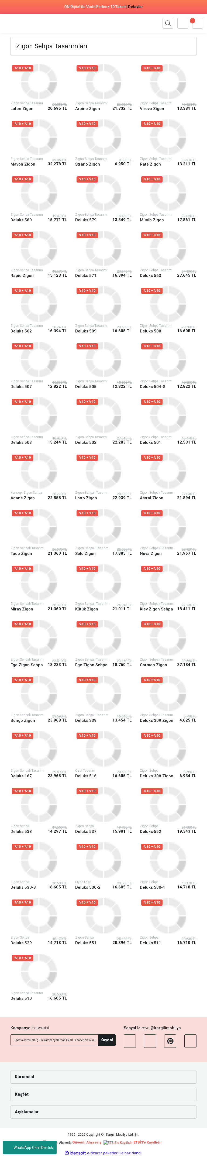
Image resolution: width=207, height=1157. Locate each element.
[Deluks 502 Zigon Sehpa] (103, 415)
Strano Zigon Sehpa (87, 164)
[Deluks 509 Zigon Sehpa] (103, 304)
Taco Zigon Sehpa (21, 553)
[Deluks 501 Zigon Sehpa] (168, 415)
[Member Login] (182, 23)
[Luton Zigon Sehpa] (39, 81)
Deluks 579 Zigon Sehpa (87, 220)
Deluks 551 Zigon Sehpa (87, 943)
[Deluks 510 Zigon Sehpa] (39, 971)
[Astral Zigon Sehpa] (168, 471)
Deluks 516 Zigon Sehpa (87, 776)
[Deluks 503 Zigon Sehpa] (39, 415)
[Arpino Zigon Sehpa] (103, 81)
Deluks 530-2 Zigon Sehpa (88, 887)
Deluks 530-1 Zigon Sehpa (152, 887)
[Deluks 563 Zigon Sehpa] (168, 248)
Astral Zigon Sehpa (151, 498)
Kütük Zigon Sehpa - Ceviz (88, 609)
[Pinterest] (170, 1041)
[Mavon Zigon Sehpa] (39, 137)
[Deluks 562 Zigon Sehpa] (39, 304)
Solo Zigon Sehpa (85, 553)
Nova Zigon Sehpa (151, 553)
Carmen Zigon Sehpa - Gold (153, 665)
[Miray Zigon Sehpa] (39, 582)
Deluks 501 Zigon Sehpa (152, 442)
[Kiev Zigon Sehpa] (168, 582)
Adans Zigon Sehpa (23, 498)
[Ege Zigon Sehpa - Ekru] (39, 637)
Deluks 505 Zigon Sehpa (87, 386)
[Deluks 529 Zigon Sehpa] (39, 915)
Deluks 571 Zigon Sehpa (87, 275)
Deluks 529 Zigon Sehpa (23, 943)
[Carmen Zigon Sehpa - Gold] (168, 637)
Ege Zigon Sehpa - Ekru (27, 665)
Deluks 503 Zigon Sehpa (23, 442)
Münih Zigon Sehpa (152, 220)
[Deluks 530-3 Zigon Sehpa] (39, 860)
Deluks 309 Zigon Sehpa (156, 720)
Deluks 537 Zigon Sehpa (87, 831)
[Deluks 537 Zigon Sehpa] (103, 804)
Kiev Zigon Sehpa (156, 609)
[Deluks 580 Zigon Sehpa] (39, 192)
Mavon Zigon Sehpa (23, 164)
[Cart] (197, 23)
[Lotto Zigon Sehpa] (103, 471)
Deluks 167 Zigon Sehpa (23, 776)
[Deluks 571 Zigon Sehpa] (103, 248)
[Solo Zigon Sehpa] (103, 526)
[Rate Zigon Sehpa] (168, 137)
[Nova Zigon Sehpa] (168, 526)
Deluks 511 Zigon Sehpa (152, 943)
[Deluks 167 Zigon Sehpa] (39, 749)
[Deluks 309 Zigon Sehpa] (168, 693)
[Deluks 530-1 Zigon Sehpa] (168, 860)
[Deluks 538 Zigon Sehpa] (39, 804)
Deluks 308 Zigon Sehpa (156, 776)
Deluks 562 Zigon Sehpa (23, 331)
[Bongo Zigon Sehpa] (39, 693)
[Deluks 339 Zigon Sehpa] (103, 693)
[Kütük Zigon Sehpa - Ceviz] (103, 582)
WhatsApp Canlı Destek (33, 1147)
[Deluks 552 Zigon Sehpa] (168, 804)
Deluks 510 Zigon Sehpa (23, 998)
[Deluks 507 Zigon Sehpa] (39, 359)
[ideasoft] (75, 1153)
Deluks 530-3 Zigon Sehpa (23, 887)
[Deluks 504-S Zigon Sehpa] (168, 359)
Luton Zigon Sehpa (22, 108)
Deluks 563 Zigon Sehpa (152, 275)
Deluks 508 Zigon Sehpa (152, 331)
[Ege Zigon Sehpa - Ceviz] (103, 637)
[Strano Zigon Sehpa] (103, 137)
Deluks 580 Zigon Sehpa (23, 220)
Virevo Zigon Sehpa (152, 108)
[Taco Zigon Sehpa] (39, 526)
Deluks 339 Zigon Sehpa (87, 720)
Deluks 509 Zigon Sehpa (87, 331)
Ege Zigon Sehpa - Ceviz (91, 665)
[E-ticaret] (103, 1153)
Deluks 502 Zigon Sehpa (87, 442)
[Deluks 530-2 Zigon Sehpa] (103, 860)
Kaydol (107, 1040)
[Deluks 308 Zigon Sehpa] (168, 749)
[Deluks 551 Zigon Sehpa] (103, 915)
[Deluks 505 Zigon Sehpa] (103, 359)
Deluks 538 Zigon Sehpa (23, 831)
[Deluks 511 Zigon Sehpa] (168, 915)
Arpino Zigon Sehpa (87, 108)
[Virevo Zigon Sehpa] (168, 81)
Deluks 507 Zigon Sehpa (23, 386)
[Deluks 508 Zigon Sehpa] (168, 304)
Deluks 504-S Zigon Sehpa (152, 386)
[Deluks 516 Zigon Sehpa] (103, 749)
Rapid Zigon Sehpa (22, 275)
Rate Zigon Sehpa (150, 164)
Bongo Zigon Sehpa (23, 720)
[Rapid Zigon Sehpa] (39, 248)
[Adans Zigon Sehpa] (39, 471)
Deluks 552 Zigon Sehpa (152, 831)
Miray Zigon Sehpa (22, 609)
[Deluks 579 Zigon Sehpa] (103, 192)
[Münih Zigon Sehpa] (168, 192)
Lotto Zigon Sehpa (86, 498)
